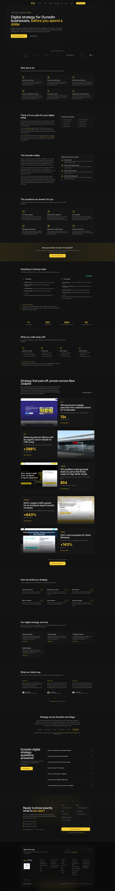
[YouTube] (27, 883)
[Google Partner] (30, 866)
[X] (31, 883)
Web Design (42, 861)
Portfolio (50, 3)
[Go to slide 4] (57, 697)
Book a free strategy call (18, 36)
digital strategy (30, 128)
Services (39, 3)
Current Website (79, 811)
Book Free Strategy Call (57, 563)
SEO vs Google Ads (75, 870)
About (45, 3)
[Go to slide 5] (58, 697)
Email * (77, 805)
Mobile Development (43, 865)
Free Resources (75, 861)
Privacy (77, 883)
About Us (63, 861)
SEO (41, 137)
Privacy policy (74, 852)
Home (13, 12)
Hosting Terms (89, 883)
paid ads (44, 137)
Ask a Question (26, 768)
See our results (33, 36)
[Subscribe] (89, 850)
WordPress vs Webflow (76, 868)
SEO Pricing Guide (75, 866)
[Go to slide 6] (59, 697)
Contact (71, 3)
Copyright (84, 883)
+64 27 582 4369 (86, 863)
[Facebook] (29, 883)
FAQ (62, 867)
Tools (66, 3)
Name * (62, 805)
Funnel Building (53, 863)
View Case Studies (87, 392)
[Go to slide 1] (54, 697)
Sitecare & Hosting (54, 867)
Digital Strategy (23, 12)
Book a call (82, 832)
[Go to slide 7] (60, 697)
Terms (80, 883)
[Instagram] (25, 883)
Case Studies (56, 3)
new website (51, 137)
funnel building (74, 732)
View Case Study (64, 422)
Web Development (43, 863)
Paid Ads (41, 870)
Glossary (63, 870)
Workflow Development (55, 865)
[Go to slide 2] (55, 697)
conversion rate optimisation (63, 732)
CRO (41, 868)
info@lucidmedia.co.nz (87, 861)
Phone (62, 811)
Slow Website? (74, 874)
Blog (62, 3)
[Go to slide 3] (56, 697)
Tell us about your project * (66, 817)
